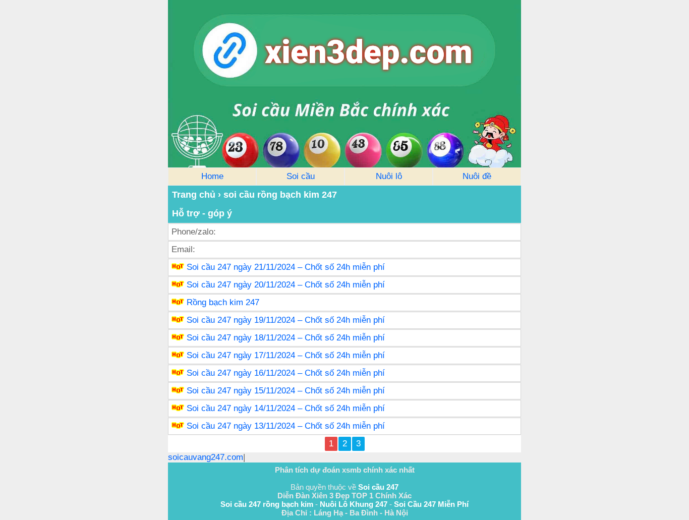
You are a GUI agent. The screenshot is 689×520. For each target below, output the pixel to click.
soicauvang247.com (205, 457)
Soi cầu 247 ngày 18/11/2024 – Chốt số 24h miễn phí (286, 337)
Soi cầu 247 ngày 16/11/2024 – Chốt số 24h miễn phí (286, 373)
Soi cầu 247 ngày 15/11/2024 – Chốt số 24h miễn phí (286, 390)
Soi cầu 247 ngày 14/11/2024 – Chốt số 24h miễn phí (286, 408)
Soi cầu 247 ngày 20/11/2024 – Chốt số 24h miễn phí (286, 285)
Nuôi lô (389, 176)
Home (212, 176)
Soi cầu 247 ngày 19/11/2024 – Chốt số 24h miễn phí (286, 320)
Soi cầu (300, 176)
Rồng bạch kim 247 (223, 302)
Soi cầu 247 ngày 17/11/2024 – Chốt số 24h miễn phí (286, 355)
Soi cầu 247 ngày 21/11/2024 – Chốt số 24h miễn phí (286, 267)
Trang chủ (193, 195)
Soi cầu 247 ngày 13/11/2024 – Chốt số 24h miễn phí (286, 426)
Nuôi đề (477, 176)
